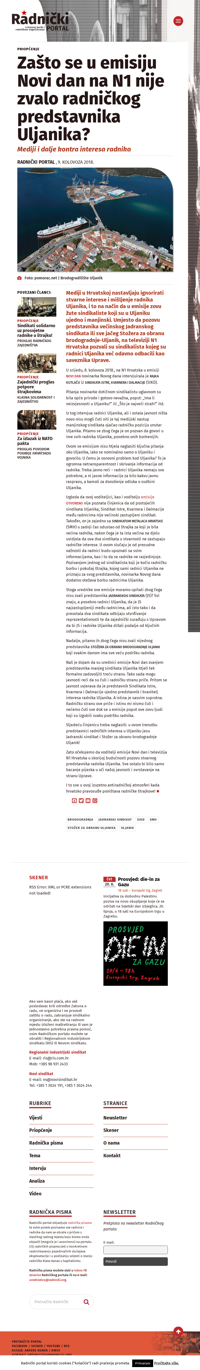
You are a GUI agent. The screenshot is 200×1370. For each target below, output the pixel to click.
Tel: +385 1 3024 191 (46, 1085)
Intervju (37, 1168)
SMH (153, 819)
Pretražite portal (27, 1341)
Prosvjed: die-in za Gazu (139, 881)
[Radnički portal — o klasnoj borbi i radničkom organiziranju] (48, 21)
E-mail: (108, 1242)
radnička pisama (80, 1223)
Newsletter (115, 1118)
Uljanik (127, 828)
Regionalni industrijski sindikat (57, 1052)
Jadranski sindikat (115, 819)
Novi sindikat (41, 1073)
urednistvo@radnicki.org (50, 1355)
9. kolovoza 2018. (76, 162)
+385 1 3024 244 (78, 1085)
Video (35, 1194)
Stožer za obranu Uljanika (92, 828)
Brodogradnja (80, 819)
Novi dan (73, 376)
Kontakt (111, 1155)
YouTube (53, 1346)
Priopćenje (28, 49)
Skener (111, 1130)
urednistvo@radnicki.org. (48, 1280)
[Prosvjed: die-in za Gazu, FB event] (135, 984)
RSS (67, 1346)
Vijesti (35, 1118)
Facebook (20, 1346)
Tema (34, 1155)
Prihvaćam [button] (142, 1363)
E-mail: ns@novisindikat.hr (53, 1079)
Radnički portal (36, 162)
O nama (111, 1143)
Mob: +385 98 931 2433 (48, 1064)
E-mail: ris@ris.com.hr (49, 1058)
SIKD (141, 819)
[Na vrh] (178, 1331)
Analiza (37, 1181)
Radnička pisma (46, 1143)
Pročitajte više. (166, 1363)
